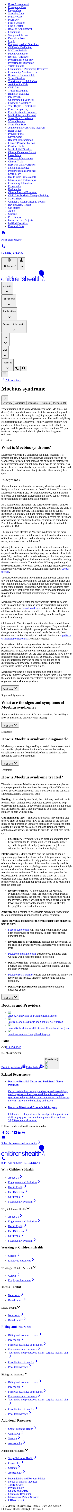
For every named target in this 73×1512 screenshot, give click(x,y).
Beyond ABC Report (19, 204)
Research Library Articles (21, 164)
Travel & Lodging (18, 90)
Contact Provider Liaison (21, 143)
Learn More (14, 155)
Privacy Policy (16, 1487)
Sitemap (12, 1438)
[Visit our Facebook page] (3, 1133)
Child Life (13, 87)
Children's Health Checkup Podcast (27, 201)
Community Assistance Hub (23, 72)
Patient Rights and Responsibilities (26, 1478)
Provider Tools (16, 146)
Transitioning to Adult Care (22, 81)
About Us (13, 1177)
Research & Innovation (20, 158)
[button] (36, 1208)
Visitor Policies (16, 65)
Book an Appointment (20, 28)
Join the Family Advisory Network (26, 127)
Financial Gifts (16, 226)
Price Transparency (18, 109)
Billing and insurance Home (23, 1335)
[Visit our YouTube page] (16, 1133)
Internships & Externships (22, 180)
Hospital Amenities (18, 56)
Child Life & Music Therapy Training (28, 195)
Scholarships (15, 198)
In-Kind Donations (18, 223)
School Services (16, 78)
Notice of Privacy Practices (22, 1481)
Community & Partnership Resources (28, 69)
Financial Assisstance (19, 102)
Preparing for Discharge (21, 62)
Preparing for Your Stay (20, 59)
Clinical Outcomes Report (22, 152)
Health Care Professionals (22, 176)
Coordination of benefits (21, 1362)
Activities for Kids (18, 84)
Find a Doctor (15, 25)
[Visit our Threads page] (24, 1133)
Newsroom (14, 1295)
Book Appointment (18, 4)
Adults (11, 210)
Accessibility (15, 1443)
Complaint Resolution (20, 1493)
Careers (12, 1255)
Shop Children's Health (20, 1428)
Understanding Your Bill (21, 99)
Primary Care (15, 16)
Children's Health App (20, 47)
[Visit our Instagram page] (12, 1133)
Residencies (14, 189)
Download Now (17, 38)
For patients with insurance (22, 112)
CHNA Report (16, 1500)
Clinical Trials (15, 161)
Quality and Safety (18, 1490)
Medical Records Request (22, 115)
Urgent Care (14, 10)
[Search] (23, 368)
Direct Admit (15, 136)
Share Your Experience (20, 118)
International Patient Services (23, 1497)
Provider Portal (16, 133)
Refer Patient (15, 130)
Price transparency (18, 1366)
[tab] (7, 403)
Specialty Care (16, 13)
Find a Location (16, 22)
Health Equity (15, 1187)
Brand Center (15, 1300)
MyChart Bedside (17, 50)
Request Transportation (20, 139)
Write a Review (16, 121)
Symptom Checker (18, 35)
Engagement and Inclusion (22, 1182)
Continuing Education (20, 183)
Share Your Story (17, 124)
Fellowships (14, 186)
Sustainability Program (20, 1201)
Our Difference (16, 1192)
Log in (11, 41)
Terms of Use (15, 1484)
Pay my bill (14, 1339)
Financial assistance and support (25, 1344)
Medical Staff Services (20, 149)
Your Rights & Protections (22, 106)
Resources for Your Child (21, 75)
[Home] (36, 276)
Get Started (14, 207)
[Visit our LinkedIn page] (20, 1133)
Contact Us (14, 1433)
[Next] (4, 398)
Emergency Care (17, 7)
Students (12, 213)
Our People (14, 1196)
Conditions (14, 32)
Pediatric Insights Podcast (21, 170)
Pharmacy (13, 19)
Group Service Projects (20, 220)
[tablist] (36, 403)
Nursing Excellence (18, 167)
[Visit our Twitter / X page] (7, 1133)
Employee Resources (19, 1260)
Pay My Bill (14, 96)
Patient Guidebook (18, 53)
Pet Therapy (14, 217)
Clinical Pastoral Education (22, 192)
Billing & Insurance (18, 93)
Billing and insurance (16, 1326)
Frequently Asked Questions (23, 44)
